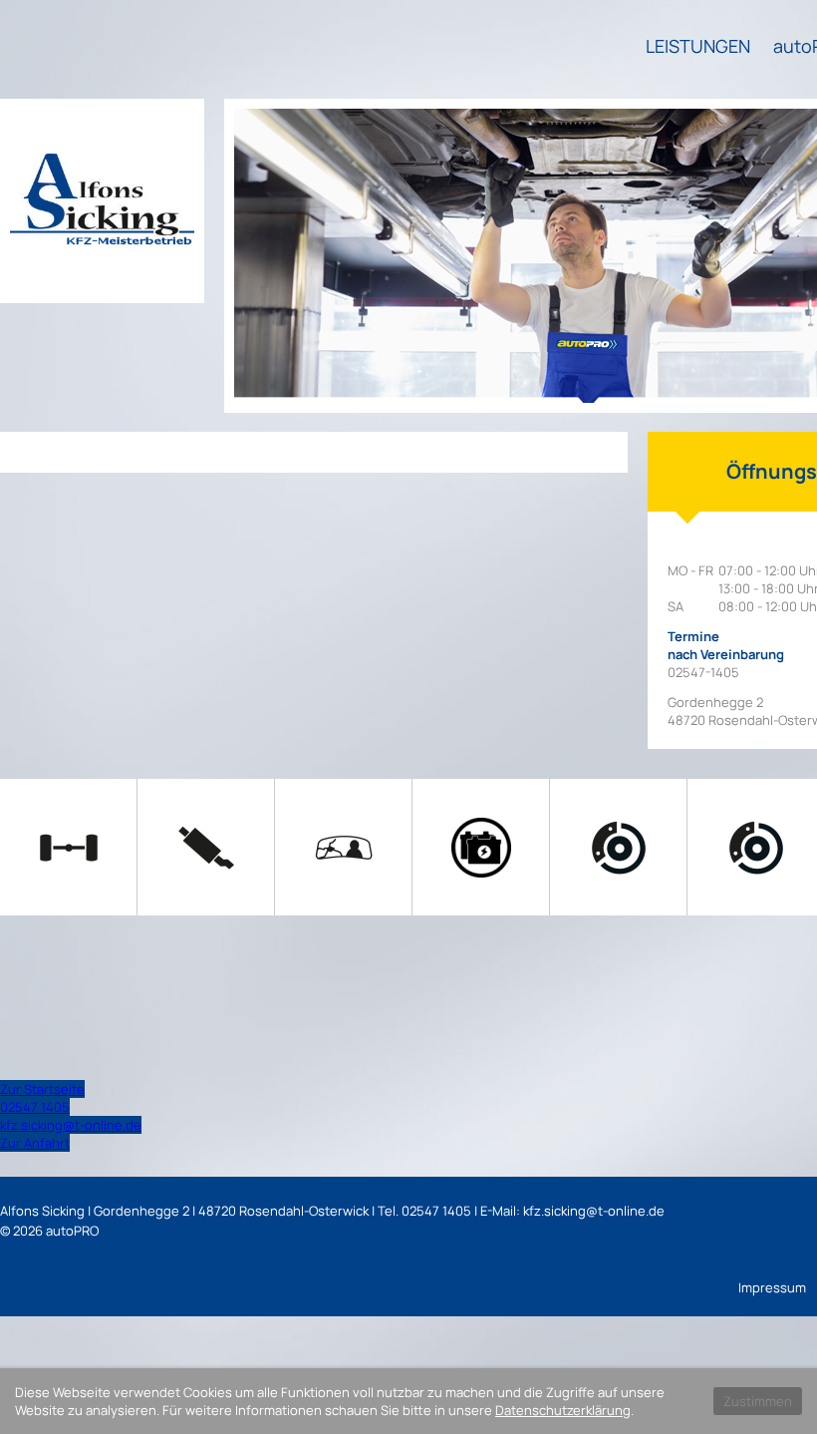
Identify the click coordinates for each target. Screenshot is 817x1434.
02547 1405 (35, 1107)
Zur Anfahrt (35, 1143)
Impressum (772, 1287)
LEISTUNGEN (698, 46)
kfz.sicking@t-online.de (70, 1125)
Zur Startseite (42, 1089)
